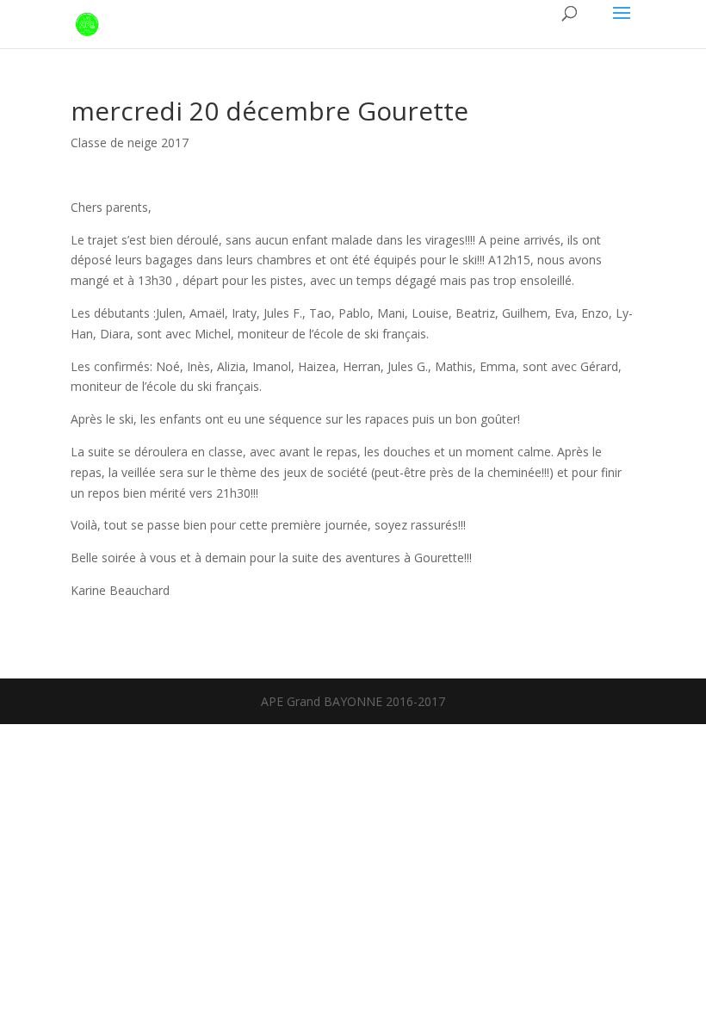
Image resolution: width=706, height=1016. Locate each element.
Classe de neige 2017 (130, 142)
